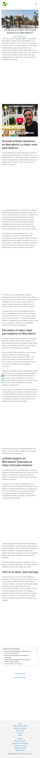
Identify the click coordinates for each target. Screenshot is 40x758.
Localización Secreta (20, 746)
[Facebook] (2, 376)
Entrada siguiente (20, 677)
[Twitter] (2, 379)
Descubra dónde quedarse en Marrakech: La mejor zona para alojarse (17, 652)
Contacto (20, 733)
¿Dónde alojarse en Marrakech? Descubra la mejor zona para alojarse (18, 660)
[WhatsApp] (2, 382)
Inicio (20, 723)
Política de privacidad (20, 726)
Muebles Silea (20, 750)
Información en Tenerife (20, 743)
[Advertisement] (20, 83)
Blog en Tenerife (20, 741)
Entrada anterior (20, 673)
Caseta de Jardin (20, 748)
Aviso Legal (20, 730)
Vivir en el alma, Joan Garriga (13, 664)
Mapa (20, 735)
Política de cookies (20, 728)
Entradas (20, 739)
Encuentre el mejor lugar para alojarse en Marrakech (17, 656)
